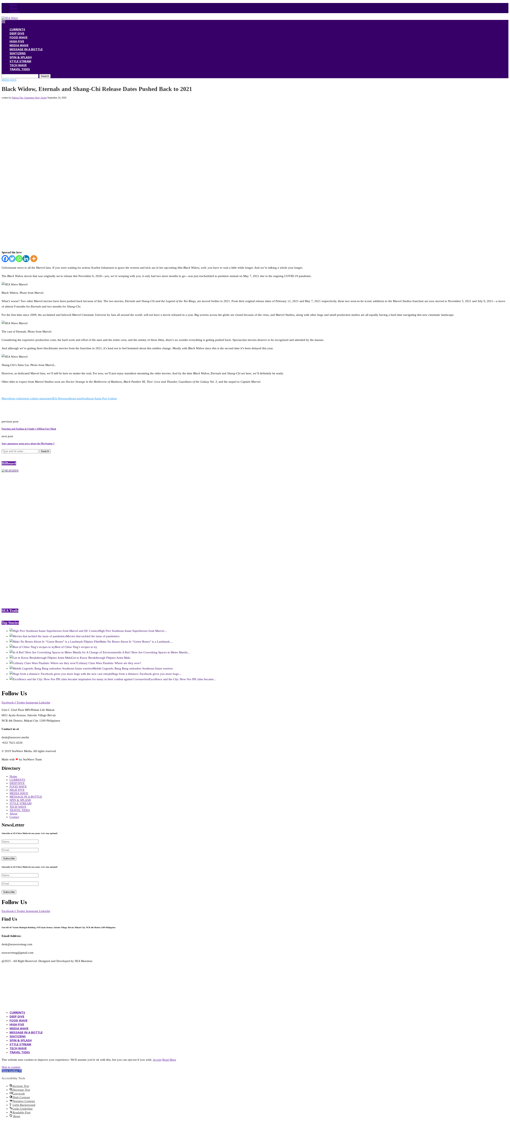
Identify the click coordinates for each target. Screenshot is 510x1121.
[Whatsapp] (19, 258)
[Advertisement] (74, 108)
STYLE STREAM (20, 61)
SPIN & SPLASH (21, 57)
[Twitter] (12, 258)
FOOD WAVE (18, 37)
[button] (12, 1070)
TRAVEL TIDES (20, 69)
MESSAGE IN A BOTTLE (26, 49)
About (13, 8)
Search (45, 76)
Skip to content (11, 1067)
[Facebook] (5, 258)
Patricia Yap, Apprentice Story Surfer (29, 97)
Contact (14, 11)
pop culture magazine (38, 398)
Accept (157, 1059)
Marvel (6, 398)
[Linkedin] (26, 258)
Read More (169, 1059)
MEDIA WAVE (19, 45)
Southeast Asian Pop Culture (99, 398)
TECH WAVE (18, 65)
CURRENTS (17, 29)
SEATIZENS (18, 53)
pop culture (17, 398)
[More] (33, 258)
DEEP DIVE (17, 33)
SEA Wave (58, 398)
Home (13, 4)
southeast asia (73, 398)
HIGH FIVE (17, 41)
